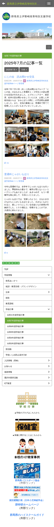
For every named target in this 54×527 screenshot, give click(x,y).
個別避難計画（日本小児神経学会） (27, 500)
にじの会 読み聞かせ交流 (19, 76)
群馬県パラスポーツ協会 (27, 480)
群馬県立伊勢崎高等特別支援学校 (25, 3)
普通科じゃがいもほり (16, 174)
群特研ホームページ (27, 504)
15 (7, 163)
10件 (23, 69)
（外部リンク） (27, 482)
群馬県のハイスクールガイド (27, 515)
